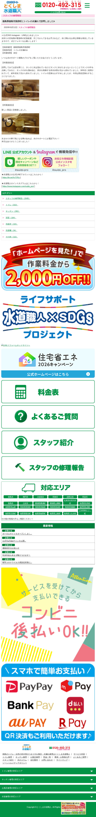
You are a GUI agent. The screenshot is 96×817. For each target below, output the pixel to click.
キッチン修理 (21, 757)
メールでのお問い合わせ (58, 12)
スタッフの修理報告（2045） (18, 198)
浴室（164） (11, 218)
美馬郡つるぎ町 (70, 513)
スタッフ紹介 (8, 760)
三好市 (25, 503)
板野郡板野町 (40, 513)
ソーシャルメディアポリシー (14, 763)
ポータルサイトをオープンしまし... (17, 534)
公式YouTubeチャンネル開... (14, 541)
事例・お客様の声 (62, 757)
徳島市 (10, 497)
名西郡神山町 (10, 507)
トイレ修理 (7, 757)
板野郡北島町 (10, 513)
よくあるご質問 (79, 757)
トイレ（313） (12, 205)
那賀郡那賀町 (25, 507)
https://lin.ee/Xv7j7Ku (11, 178)
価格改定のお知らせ (10, 548)
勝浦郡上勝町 (55, 503)
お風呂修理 (35, 757)
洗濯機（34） (11, 230)
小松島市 (40, 497)
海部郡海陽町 (70, 507)
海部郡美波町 (55, 507)
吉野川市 (70, 497)
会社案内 (34, 760)
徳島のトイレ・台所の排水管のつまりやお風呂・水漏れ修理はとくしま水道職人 (36, 754)
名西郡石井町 (85, 503)
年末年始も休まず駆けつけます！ (16, 555)
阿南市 (55, 497)
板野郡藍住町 (25, 513)
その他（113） (12, 237)
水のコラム (22, 760)
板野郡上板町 (55, 513)
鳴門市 (25, 497)
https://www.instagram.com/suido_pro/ (18, 186)
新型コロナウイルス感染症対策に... (17, 562)
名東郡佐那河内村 (70, 501)
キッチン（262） (13, 211)
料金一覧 (47, 757)
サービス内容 (79, 754)
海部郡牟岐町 (40, 507)
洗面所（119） (12, 224)
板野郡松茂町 (85, 507)
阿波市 (85, 497)
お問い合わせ (47, 760)
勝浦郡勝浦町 (40, 503)
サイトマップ (62, 760)
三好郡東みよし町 (85, 512)
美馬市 (10, 503)
